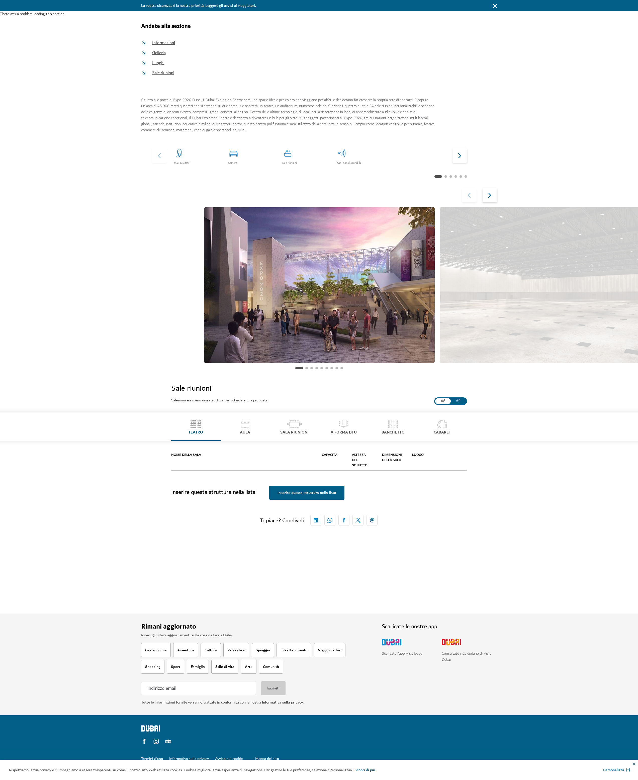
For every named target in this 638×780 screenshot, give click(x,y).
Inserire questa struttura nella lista (307, 492)
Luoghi (158, 62)
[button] (616, 770)
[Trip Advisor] (168, 741)
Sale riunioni (163, 72)
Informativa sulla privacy (282, 702)
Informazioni (163, 42)
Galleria (159, 52)
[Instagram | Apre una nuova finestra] (156, 741)
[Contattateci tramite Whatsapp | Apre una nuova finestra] (329, 520)
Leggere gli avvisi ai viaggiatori (230, 5)
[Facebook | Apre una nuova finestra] (144, 741)
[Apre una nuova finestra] (315, 520)
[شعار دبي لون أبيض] (183, 728)
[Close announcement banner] (495, 6)
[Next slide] (159, 155)
